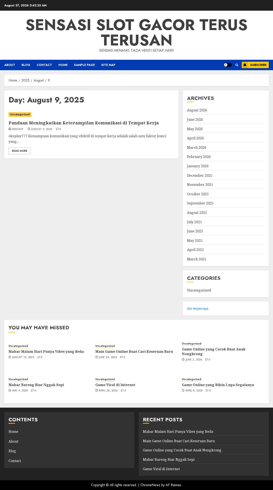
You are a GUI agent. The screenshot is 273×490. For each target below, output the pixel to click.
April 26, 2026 (108, 390)
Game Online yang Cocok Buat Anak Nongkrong (213, 351)
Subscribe (258, 65)
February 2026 (199, 156)
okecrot (18, 129)
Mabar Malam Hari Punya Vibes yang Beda (46, 351)
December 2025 (199, 175)
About (9, 65)
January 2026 (198, 166)
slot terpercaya (197, 308)
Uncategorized (20, 114)
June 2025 (195, 231)
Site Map (108, 65)
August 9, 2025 (41, 129)
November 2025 (200, 184)
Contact (44, 65)
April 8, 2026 (194, 390)
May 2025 (195, 240)
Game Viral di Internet (115, 384)
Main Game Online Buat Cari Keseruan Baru (134, 351)
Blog (26, 65)
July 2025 (194, 222)
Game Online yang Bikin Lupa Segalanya (218, 384)
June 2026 (195, 119)
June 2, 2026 (194, 360)
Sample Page (84, 65)
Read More (19, 151)
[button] (237, 65)
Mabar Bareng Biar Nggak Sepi (36, 384)
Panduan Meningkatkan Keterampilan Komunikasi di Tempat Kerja (84, 123)
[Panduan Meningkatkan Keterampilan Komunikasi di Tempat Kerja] (91, 114)
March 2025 (196, 259)
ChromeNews (150, 485)
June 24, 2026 (108, 357)
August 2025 (197, 212)
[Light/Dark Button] (228, 65)
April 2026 (195, 138)
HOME (63, 65)
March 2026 (196, 147)
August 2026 (197, 110)
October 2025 (198, 194)
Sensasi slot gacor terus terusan (136, 32)
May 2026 (195, 129)
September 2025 (200, 203)
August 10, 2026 (23, 357)
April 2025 (195, 249)
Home (13, 431)
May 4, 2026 (20, 390)
